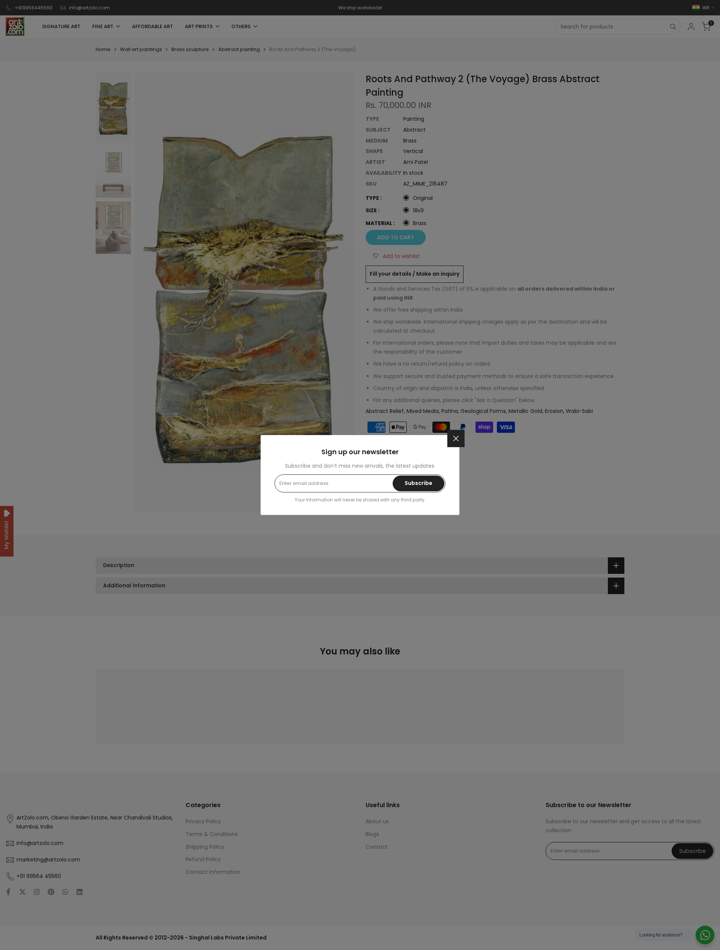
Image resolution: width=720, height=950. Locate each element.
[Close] (456, 438)
